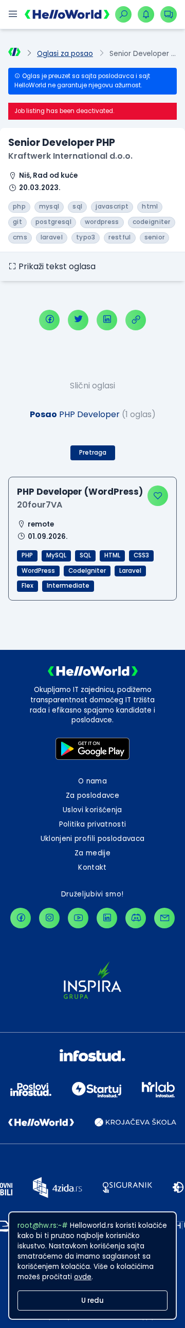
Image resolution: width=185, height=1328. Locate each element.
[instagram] (49, 918)
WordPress (38, 571)
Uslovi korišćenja (92, 810)
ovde (82, 1277)
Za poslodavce (92, 795)
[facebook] (49, 320)
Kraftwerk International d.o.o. (70, 156)
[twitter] (78, 320)
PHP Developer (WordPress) (80, 491)
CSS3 (141, 555)
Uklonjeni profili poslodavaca (93, 839)
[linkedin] (107, 320)
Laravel (130, 571)
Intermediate (68, 586)
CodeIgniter (87, 571)
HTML (112, 555)
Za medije (92, 853)
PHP (27, 555)
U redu (92, 1300)
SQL (85, 555)
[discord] (135, 918)
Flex (27, 586)
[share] (135, 320)
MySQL (56, 555)
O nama (92, 781)
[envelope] (164, 918)
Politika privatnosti (92, 824)
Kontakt (92, 867)
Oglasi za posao (65, 54)
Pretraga (92, 452)
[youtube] (78, 918)
